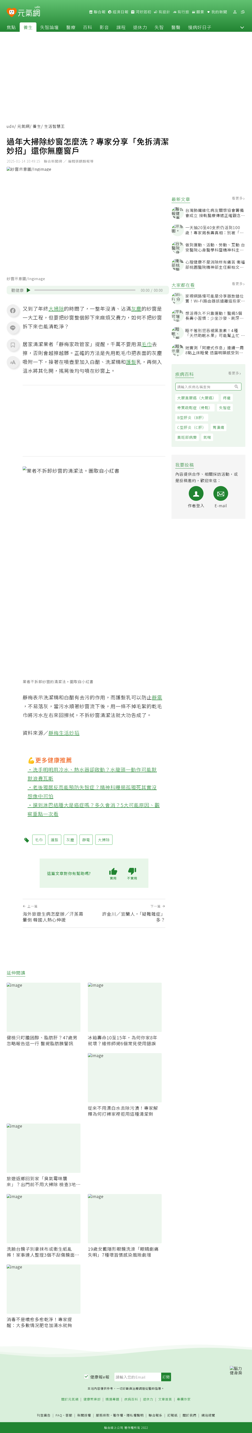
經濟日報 (120, 12)
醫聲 (176, 27)
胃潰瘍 (218, 427)
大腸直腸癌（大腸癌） (197, 397)
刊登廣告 (44, 1415)
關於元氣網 (70, 1399)
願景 (199, 12)
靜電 (157, 697)
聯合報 (99, 12)
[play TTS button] (28, 290)
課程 (121, 27)
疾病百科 (131, 1399)
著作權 (118, 1415)
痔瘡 (227, 397)
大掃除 (56, 308)
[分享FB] (13, 310)
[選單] (243, 12)
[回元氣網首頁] (29, 11)
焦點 (11, 27)
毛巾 (147, 344)
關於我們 (189, 1415)
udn (10, 126)
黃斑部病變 (187, 437)
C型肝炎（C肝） (191, 427)
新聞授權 (84, 1415)
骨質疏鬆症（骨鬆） (195, 407)
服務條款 (103, 1415)
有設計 (164, 12)
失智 (159, 27)
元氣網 (23, 126)
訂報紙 (172, 1415)
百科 (87, 27)
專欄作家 (184, 1399)
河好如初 (143, 12)
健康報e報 (100, 1376)
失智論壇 (49, 27)
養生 (28, 27)
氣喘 (207, 437)
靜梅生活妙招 (63, 732)
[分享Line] (13, 327)
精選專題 (112, 1399)
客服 (68, 1415)
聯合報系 (155, 1415)
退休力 (140, 27)
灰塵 (136, 308)
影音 (104, 27)
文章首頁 (165, 1399)
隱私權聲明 (135, 1415)
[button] (242, 27)
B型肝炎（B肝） (191, 417)
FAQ (59, 1415)
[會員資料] (235, 12)
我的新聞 (218, 12)
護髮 (131, 361)
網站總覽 (208, 1415)
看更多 (238, 198)
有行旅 (182, 12)
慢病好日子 (199, 27)
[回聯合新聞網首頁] (12, 12)
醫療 (71, 27)
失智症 (225, 407)
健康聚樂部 (92, 1399)
